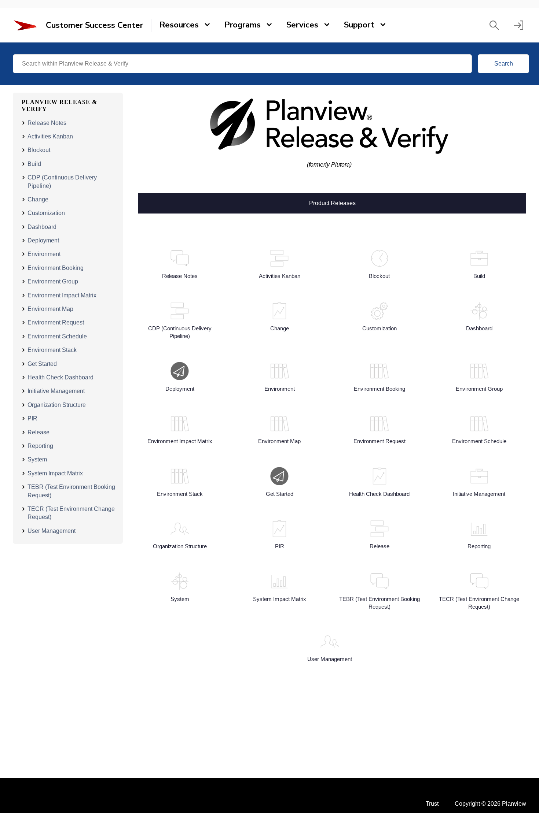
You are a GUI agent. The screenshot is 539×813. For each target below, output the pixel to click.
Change (37, 199)
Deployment (43, 240)
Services (302, 24)
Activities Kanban (50, 136)
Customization (46, 213)
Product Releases (332, 202)
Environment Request (55, 322)
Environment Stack (52, 350)
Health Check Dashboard (60, 377)
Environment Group (52, 281)
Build (34, 164)
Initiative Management (56, 391)
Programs (242, 24)
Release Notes (46, 123)
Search (503, 63)
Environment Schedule (57, 336)
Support (359, 24)
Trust (432, 804)
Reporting (40, 446)
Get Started (42, 364)
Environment (43, 254)
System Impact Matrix (55, 473)
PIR (32, 418)
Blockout (38, 150)
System (37, 459)
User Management (51, 531)
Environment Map (50, 309)
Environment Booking (55, 268)
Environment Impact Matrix (61, 295)
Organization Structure (56, 405)
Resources (179, 24)
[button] (494, 25)
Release (38, 432)
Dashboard (41, 227)
